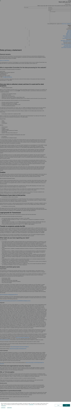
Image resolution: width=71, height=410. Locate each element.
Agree (66, 405)
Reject (58, 405)
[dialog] (35, 406)
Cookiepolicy (3, 405)
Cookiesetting (31, 404)
